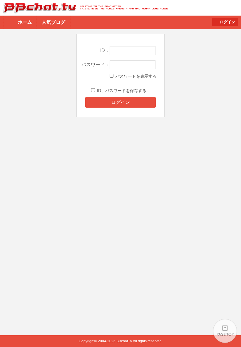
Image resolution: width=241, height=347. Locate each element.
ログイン (227, 22)
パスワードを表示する (136, 76)
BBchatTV (84, 8)
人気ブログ (53, 22)
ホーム (25, 22)
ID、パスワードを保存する (121, 90)
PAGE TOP (224, 330)
